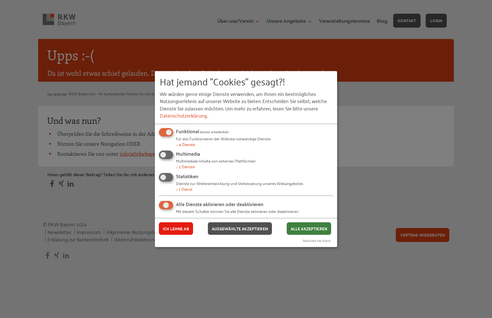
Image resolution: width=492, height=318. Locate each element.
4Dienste (185, 144)
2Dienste (185, 166)
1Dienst (184, 188)
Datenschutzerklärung (183, 115)
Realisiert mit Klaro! (317, 240)
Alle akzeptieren (309, 228)
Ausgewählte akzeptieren (240, 228)
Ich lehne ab (176, 228)
